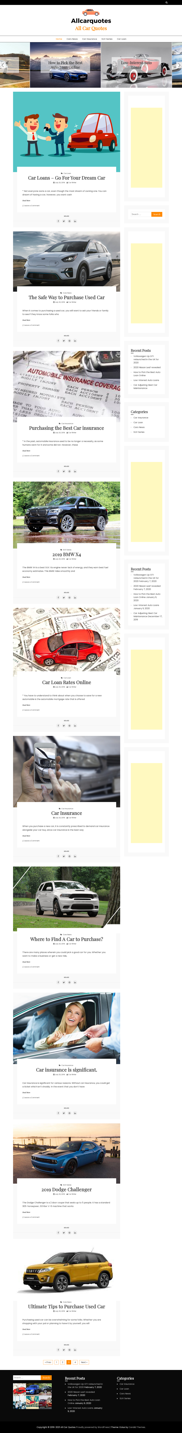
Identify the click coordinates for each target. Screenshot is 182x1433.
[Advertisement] (146, 148)
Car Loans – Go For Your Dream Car (66, 177)
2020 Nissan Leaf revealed (147, 367)
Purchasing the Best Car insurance (66, 428)
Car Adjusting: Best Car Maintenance (126, 65)
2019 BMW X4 (66, 554)
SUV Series (107, 39)
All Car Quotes (91, 28)
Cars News (72, 39)
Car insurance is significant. (66, 1069)
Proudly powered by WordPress (93, 1427)
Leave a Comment (31, 205)
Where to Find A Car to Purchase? (66, 939)
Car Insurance (89, 39)
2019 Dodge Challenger (66, 1189)
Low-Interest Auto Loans (55, 65)
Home (59, 39)
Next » (84, 1362)
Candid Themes (137, 1427)
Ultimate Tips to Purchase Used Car (66, 1306)
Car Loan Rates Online (66, 682)
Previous (3, 65)
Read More (26, 200)
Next (179, 65)
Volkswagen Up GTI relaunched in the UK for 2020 (146, 359)
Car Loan (121, 39)
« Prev (48, 1362)
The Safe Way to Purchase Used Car (67, 297)
